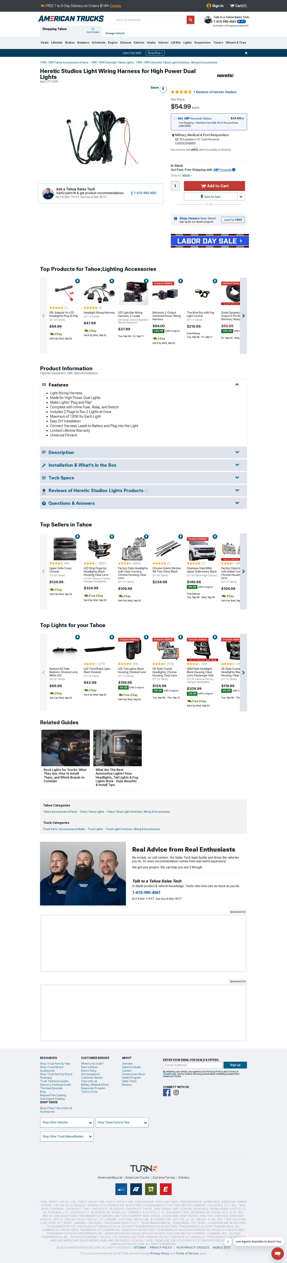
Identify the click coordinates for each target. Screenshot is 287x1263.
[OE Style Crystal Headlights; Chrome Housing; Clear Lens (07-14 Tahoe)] (168, 649)
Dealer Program (131, 1077)
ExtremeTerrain (164, 1177)
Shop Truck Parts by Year (55, 1063)
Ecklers (183, 1177)
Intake (151, 42)
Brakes (70, 42)
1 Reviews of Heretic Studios (214, 92)
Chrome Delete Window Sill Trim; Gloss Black (166, 572)
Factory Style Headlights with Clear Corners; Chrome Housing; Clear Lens (133, 575)
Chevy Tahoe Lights (92, 811)
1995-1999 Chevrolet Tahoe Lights (112, 62)
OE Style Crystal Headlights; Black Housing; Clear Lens (233, 674)
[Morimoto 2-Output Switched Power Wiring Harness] (168, 293)
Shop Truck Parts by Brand (56, 1074)
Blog (43, 1091)
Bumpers (83, 42)
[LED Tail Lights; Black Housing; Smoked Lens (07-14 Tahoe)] (133, 649)
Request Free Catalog (53, 1095)
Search (190, 20)
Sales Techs (129, 1081)
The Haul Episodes (51, 1088)
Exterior (139, 42)
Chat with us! (89, 1081)
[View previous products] (43, 316)
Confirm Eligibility (185, 142)
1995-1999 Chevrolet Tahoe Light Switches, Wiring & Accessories (176, 62)
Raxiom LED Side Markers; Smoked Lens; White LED (63, 674)
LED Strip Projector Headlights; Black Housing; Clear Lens (97, 575)
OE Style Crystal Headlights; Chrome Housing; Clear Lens (164, 674)
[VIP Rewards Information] (234, 170)
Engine (113, 42)
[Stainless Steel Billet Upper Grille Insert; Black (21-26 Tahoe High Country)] (202, 549)
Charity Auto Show (133, 1074)
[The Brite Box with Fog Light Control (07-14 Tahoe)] (202, 293)
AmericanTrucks (138, 1177)
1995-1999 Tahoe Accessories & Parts (64, 62)
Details (115, 6)
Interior (163, 42)
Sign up (235, 1065)
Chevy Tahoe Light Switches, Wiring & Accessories (138, 811)
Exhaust (125, 42)
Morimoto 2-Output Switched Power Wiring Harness (166, 316)
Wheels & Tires (236, 42)
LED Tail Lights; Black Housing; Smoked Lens (132, 672)
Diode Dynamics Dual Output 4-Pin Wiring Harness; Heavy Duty (234, 316)
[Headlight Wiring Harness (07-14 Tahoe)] (99, 293)
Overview (127, 1063)
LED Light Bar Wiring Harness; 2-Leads (133, 317)
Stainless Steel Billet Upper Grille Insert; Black (202, 572)
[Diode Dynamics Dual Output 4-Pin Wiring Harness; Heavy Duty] (236, 293)
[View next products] (243, 316)
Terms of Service (187, 1253)
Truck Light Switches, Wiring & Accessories (133, 829)
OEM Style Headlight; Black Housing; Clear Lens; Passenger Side (200, 675)
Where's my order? (92, 1063)
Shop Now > (155, 52)
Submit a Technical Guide (55, 1084)
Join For (233, 219)
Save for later (212, 196)
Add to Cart (217, 186)
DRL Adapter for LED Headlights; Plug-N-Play (63, 316)
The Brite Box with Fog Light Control (200, 316)
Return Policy (88, 1070)
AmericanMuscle (110, 1177)
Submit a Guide (131, 1067)
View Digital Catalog (52, 1098)
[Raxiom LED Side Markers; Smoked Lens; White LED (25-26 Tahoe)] (65, 649)
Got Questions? (90, 1074)
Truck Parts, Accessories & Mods (64, 829)
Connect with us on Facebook (166, 1092)
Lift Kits (176, 42)
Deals (45, 42)
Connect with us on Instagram (176, 1092)
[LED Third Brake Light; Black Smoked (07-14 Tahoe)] (99, 649)
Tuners (218, 42)
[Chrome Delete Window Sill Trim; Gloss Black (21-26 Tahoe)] (168, 549)
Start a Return (89, 1067)
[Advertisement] (143, 943)
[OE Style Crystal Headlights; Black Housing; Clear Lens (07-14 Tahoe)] (236, 649)
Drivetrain (98, 42)
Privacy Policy (214, 1071)
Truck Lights (95, 829)
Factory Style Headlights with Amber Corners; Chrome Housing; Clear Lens (236, 575)
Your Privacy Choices (192, 1247)
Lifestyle (56, 42)
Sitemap (140, 1247)
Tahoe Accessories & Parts (60, 811)
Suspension (202, 42)
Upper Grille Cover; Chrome (60, 572)
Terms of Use (89, 1091)
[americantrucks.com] (71, 19)
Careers (127, 1070)
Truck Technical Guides (54, 1081)
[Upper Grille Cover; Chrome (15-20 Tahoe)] (65, 549)
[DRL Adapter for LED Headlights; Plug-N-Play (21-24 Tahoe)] (65, 293)
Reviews (127, 1084)
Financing (46, 1077)
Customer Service (91, 1077)
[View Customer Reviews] (181, 92)
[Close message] (246, 53)
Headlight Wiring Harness (99, 314)
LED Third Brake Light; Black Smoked (97, 672)
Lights (187, 42)
